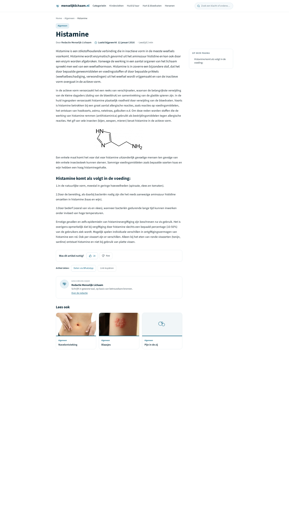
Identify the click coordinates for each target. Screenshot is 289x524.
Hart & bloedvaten (152, 6)
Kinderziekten (116, 6)
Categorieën (99, 6)
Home (59, 18)
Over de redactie (79, 293)
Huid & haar (133, 6)
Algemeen (70, 18)
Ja (94, 255)
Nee (108, 255)
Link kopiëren (107, 268)
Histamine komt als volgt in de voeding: (210, 60)
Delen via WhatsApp (83, 268)
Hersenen (170, 6)
